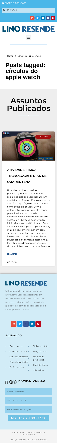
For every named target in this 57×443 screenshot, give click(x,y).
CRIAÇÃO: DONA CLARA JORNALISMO (28, 439)
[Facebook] (48, 18)
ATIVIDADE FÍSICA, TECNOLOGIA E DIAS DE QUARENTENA (27, 175)
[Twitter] (37, 18)
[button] (28, 37)
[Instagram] (32, 18)
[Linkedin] (43, 18)
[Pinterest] (53, 18)
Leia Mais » (13, 254)
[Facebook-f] (26, 324)
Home (10, 56)
